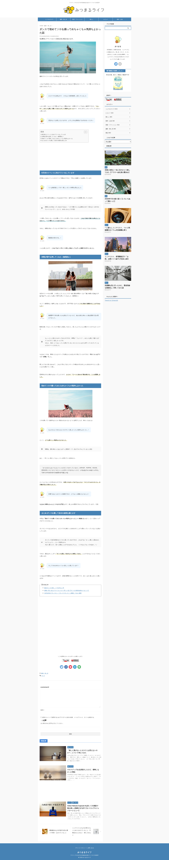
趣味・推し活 (63, 19)
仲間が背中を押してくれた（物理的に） (53, 136)
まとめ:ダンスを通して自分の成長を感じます (54, 140)
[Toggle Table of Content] (85, 131)
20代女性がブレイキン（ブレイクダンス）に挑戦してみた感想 (63, 593)
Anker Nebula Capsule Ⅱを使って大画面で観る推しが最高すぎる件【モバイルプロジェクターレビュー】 (83, 808)
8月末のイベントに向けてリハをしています (54, 134)
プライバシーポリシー (80, 848)
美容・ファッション (77, 19)
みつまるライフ (84, 852)
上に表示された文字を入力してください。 (52, 723)
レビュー (105, 19)
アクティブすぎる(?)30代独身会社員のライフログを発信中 (84, 855)
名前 (42, 710)
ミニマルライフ (49, 19)
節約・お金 (120, 19)
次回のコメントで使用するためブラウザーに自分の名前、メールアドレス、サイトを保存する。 (68, 717)
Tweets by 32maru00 (111, 300)
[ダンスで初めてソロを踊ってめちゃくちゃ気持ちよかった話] (75, 667)
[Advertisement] (70, 156)
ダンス (43, 675)
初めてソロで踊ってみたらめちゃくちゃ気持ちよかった (57, 138)
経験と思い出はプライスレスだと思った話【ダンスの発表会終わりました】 (66, 590)
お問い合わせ (91, 848)
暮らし (91, 19)
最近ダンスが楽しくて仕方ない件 (54, 588)
